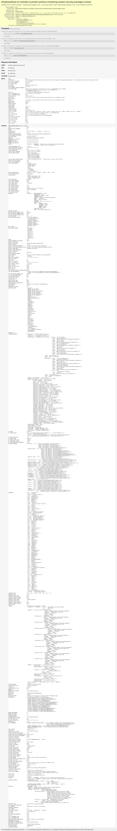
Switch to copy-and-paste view (15, 28)
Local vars (7, 36)
